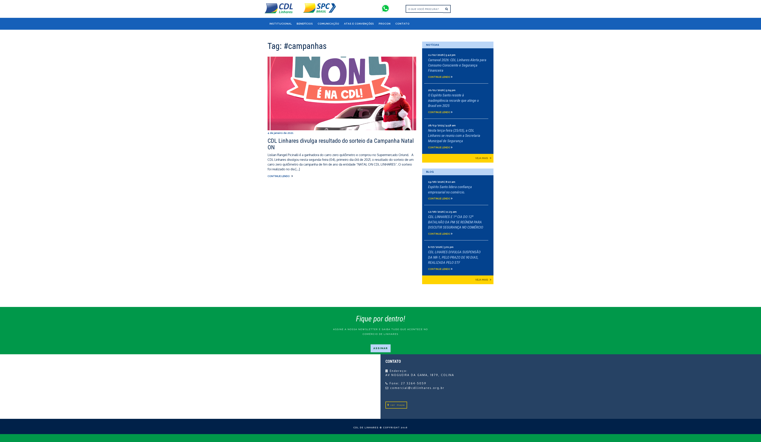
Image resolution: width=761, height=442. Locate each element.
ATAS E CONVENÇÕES (359, 23)
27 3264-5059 (413, 383)
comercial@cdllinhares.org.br (417, 388)
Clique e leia (457, 65)
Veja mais (482, 158)
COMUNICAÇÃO (328, 23)
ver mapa (397, 405)
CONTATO (402, 23)
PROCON (385, 23)
